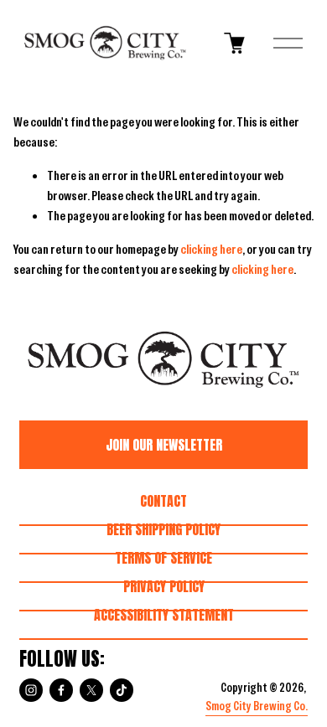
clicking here (211, 249)
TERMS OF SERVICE (163, 558)
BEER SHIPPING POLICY (163, 529)
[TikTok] (121, 690)
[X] (91, 690)
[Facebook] (61, 690)
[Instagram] (31, 690)
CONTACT (163, 501)
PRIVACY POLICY (164, 586)
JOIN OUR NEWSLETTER (164, 445)
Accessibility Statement (164, 615)
